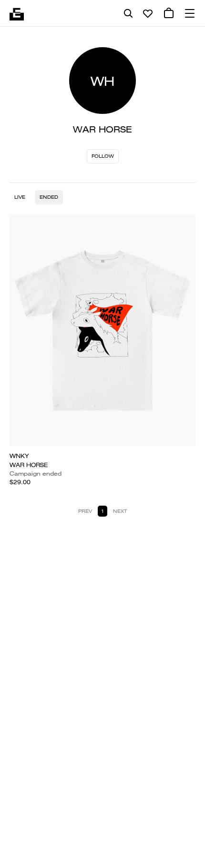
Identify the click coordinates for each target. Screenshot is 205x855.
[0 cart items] (168, 13)
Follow (103, 156)
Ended (49, 197)
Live (19, 197)
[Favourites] (147, 13)
